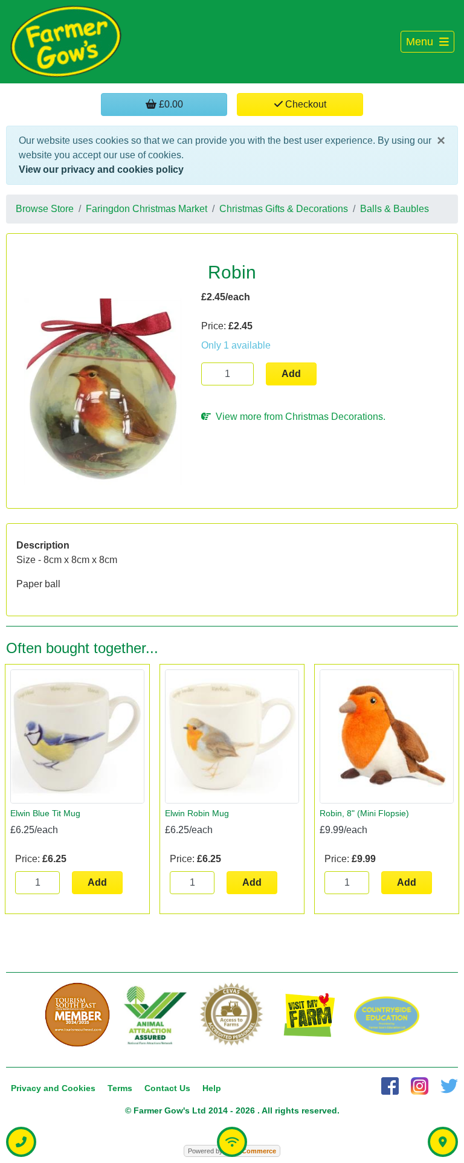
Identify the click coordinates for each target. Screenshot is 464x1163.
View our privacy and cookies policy (101, 169)
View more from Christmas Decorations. (298, 416)
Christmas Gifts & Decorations (283, 209)
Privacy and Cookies (53, 1088)
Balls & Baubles (394, 209)
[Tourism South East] (77, 1015)
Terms (120, 1088)
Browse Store (45, 209)
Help (211, 1088)
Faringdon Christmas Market (146, 209)
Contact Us (167, 1088)
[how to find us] (443, 1141)
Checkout (304, 104)
